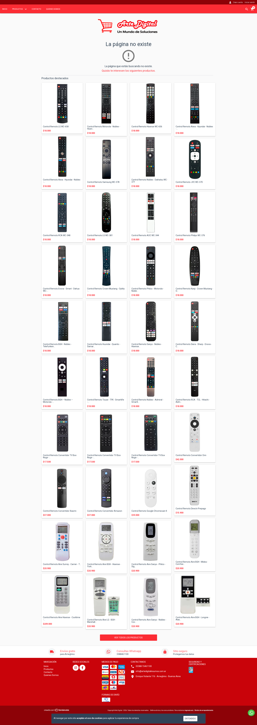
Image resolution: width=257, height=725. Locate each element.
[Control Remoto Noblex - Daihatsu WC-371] (150, 156)
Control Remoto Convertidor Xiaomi (59, 511)
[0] (252, 10)
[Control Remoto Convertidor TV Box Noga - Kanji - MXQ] (62, 432)
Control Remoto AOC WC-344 (145, 235)
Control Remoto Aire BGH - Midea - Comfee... (192, 563)
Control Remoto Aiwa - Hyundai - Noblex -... (194, 127)
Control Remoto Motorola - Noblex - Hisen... (103, 127)
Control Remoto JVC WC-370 (189, 182)
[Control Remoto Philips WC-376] (195, 212)
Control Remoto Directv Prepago (191, 509)
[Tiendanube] (57, 711)
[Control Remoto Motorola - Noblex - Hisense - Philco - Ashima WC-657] (106, 103)
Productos (17, 9)
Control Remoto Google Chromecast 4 (149, 511)
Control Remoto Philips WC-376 (190, 235)
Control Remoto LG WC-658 (56, 126)
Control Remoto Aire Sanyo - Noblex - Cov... (148, 621)
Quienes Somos (53, 9)
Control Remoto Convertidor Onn (191, 455)
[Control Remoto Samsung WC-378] (106, 159)
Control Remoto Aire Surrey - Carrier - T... (62, 564)
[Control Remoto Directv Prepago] (195, 485)
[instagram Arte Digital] (76, 668)
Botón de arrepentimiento (204, 710)
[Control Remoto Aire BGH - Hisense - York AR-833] (106, 541)
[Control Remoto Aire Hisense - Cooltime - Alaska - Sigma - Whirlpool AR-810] (62, 594)
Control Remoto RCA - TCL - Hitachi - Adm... (193, 401)
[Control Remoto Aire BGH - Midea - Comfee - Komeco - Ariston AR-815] (195, 538)
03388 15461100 (144, 666)
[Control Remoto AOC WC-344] (150, 212)
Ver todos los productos (128, 637)
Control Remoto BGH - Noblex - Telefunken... (57, 345)
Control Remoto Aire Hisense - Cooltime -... (61, 618)
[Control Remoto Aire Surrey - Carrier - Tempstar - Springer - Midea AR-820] (62, 541)
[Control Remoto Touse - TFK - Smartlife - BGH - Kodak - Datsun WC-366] (106, 376)
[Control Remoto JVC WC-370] (195, 159)
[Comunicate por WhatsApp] (251, 713)
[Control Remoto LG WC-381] (106, 212)
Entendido (190, 718)
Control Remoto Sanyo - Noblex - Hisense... (146, 345)
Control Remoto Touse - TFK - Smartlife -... (105, 401)
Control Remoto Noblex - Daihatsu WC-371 (149, 181)
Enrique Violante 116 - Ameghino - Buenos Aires (158, 676)
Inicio (4, 9)
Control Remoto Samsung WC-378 (103, 182)
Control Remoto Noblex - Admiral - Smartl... (147, 401)
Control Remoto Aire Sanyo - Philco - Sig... (148, 565)
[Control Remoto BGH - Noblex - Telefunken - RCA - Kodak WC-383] (62, 321)
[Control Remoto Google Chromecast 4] (150, 488)
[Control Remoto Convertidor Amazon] (106, 488)
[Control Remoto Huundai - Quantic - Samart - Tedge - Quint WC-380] (106, 321)
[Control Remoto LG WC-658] (62, 103)
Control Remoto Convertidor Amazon (104, 511)
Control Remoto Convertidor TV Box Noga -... (59, 456)
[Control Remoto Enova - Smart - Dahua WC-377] (62, 265)
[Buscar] (246, 9)
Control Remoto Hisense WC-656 (146, 126)
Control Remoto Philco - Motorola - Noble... (147, 290)
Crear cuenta (238, 2)
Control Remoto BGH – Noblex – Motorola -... (58, 401)
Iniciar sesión (250, 2)
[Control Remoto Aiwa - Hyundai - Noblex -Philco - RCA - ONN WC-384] (62, 156)
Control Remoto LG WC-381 (100, 235)
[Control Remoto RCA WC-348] (62, 212)
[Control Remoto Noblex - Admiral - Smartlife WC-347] (150, 376)
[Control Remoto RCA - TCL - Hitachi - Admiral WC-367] (195, 376)
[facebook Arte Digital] (82, 668)
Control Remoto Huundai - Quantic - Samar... (103, 345)
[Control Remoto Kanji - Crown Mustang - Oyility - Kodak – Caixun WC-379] (195, 265)
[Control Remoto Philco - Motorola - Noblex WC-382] (150, 265)
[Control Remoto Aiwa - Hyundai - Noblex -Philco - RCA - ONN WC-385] (195, 103)
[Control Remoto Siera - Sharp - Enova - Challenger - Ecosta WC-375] (195, 321)
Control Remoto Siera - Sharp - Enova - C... (194, 345)
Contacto (36, 9)
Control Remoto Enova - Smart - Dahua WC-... (61, 290)
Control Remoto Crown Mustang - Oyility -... (106, 290)
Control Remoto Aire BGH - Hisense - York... (104, 565)
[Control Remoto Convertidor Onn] (195, 432)
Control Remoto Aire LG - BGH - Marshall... (101, 621)
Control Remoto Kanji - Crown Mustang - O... (194, 290)
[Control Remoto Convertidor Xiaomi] (62, 488)
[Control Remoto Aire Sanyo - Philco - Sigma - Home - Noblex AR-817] (150, 541)
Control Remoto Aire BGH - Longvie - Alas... (192, 618)
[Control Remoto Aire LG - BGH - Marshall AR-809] (106, 596)
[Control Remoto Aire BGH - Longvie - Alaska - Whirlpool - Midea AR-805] (195, 594)
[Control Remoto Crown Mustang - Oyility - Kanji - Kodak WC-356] (106, 265)
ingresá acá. (189, 710)
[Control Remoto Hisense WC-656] (150, 103)
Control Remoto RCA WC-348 (56, 235)
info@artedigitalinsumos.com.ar (151, 671)
